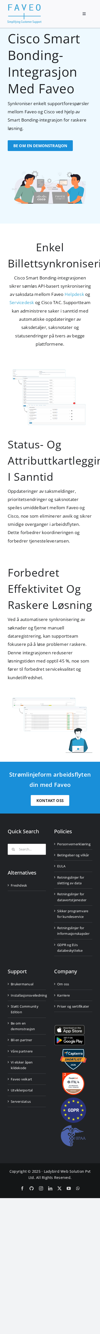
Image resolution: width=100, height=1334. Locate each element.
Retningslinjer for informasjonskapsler (73, 931)
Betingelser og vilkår (73, 855)
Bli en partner (21, 1040)
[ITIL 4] (73, 1075)
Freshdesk (19, 885)
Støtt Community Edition (24, 1009)
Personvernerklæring (73, 844)
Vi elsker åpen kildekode (22, 1065)
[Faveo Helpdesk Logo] (24, 6)
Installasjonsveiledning (27, 995)
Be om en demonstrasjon (23, 1026)
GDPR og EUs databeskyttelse (70, 947)
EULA (61, 866)
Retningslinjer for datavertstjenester (72, 897)
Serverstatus (21, 1101)
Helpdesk (74, 294)
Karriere (63, 995)
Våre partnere (22, 1051)
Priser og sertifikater (73, 1006)
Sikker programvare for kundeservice (72, 914)
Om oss (63, 984)
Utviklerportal (22, 1090)
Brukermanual (22, 984)
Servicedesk (21, 302)
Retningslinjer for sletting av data (70, 880)
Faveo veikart (21, 1079)
